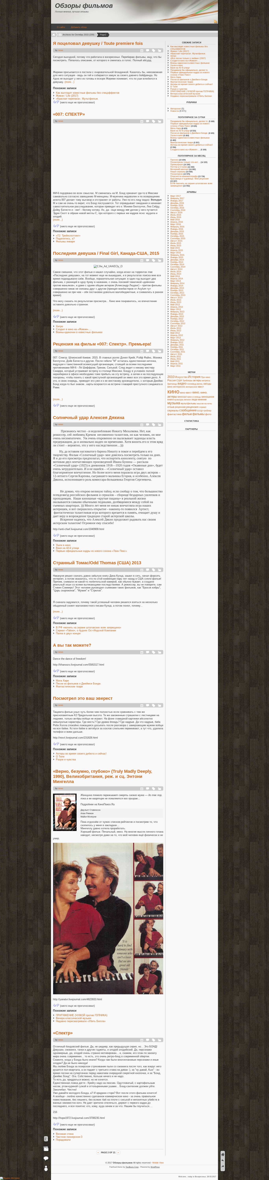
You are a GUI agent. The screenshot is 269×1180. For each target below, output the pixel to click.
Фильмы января (65, 241)
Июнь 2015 (175, 245)
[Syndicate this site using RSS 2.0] (216, 23)
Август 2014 (176, 269)
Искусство (181, 377)
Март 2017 (175, 196)
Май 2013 (175, 304)
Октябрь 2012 (177, 321)
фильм (187, 414)
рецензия (192, 406)
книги (170, 399)
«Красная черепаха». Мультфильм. (77, 98)
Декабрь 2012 (177, 316)
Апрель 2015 (176, 250)
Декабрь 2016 (177, 203)
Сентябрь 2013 (177, 295)
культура (178, 399)
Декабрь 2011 (177, 344)
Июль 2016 (175, 215)
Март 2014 (175, 281)
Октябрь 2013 (177, 293)
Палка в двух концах (68, 633)
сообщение (188, 410)
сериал (202, 407)
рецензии (180, 407)
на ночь (208, 403)
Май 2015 (175, 248)
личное (187, 399)
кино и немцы (194, 397)
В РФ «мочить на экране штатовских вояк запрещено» (88, 627)
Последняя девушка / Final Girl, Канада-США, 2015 (106, 253)
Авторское (175, 108)
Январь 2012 (176, 342)
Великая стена (64, 1133)
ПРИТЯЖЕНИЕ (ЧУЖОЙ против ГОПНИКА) (81, 1015)
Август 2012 (176, 326)
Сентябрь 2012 (177, 323)
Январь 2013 (176, 314)
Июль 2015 (175, 243)
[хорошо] (54, 101)
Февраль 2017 (177, 198)
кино (173, 391)
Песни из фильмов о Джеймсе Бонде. (78, 683)
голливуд (191, 384)
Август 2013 (176, 297)
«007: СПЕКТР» (69, 114)
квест (201, 386)
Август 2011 (176, 354)
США (179, 380)
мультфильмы (188, 403)
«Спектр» (63, 1032)
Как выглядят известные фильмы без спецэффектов (87, 92)
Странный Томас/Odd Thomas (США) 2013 (97, 562)
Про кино (205, 377)
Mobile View (158, 1163)
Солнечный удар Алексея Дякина (88, 417)
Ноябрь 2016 (176, 205)
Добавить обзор (79, 27)
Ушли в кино (63, 545)
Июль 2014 (175, 271)
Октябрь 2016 (177, 208)
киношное (207, 396)
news (60, 50)
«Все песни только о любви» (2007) (188, 58)
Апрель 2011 (176, 363)
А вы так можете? (72, 645)
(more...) (69, 81)
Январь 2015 (176, 257)
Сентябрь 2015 (177, 238)
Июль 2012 (175, 328)
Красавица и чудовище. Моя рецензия (189, 178)
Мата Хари (62, 680)
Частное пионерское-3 (69, 1136)
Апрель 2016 (176, 222)
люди (194, 399)
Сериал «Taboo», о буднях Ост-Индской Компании (86, 630)
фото (208, 414)
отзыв (170, 406)
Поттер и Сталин (178, 167)
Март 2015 (175, 252)
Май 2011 (175, 361)
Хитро (59, 326)
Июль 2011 (175, 356)
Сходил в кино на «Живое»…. (74, 329)
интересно (179, 386)
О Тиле (60, 756)
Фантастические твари (69, 686)
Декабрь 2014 (177, 260)
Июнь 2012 (175, 330)
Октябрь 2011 (177, 349)
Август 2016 (176, 212)
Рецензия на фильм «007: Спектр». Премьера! (102, 344)
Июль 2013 (175, 300)
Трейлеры (187, 380)
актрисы (206, 380)
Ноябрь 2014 (176, 262)
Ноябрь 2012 (176, 319)
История (194, 377)
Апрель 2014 (176, 278)
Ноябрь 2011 (176, 347)
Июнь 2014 (175, 274)
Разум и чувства (66, 759)
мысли (200, 403)
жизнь (200, 384)
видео (182, 383)
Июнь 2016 (175, 217)
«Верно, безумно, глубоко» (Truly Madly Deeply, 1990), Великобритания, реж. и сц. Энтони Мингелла (102, 776)
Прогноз (174, 160)
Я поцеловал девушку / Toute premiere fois (98, 43)
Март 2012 (175, 337)
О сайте (61, 27)
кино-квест (186, 392)
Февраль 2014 (177, 283)
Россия (171, 380)
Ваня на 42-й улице (67, 548)
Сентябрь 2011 (177, 352)
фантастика (174, 414)
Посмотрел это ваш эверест (83, 698)
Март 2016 (175, 224)
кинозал (182, 396)
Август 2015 (176, 241)
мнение (202, 399)
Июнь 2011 (175, 359)
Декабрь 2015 (177, 231)
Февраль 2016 (177, 226)
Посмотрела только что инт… (185, 162)
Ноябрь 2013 (176, 290)
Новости (174, 111)
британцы (172, 384)
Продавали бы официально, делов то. (189, 70)
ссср (200, 410)
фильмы (198, 414)
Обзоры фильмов (84, 5)
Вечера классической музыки (73, 1018)
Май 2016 (175, 219)
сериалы (173, 410)
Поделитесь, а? (65, 238)
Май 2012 (175, 333)
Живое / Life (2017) (67, 95)
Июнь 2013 (175, 302)
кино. (196, 392)
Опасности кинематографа (184, 176)
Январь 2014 (176, 285)
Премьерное (176, 164)
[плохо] (57, 101)
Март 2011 (175, 366)
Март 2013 (175, 309)
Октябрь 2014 (177, 264)
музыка (173, 403)
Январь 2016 (176, 229)
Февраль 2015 (177, 255)
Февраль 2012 (177, 340)
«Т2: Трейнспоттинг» (68, 235)
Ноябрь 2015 (176, 234)
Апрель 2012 (176, 335)
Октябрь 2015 (177, 236)
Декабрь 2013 (177, 288)
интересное (191, 387)
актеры (197, 380)
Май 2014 (175, 276)
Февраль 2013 (177, 311)
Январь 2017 (176, 200)
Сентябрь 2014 (177, 267)
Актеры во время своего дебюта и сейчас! (81, 753)
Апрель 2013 (176, 307)
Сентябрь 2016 (177, 210)
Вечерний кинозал (179, 169)
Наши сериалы (177, 171)
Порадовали (63, 1139)
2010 (170, 377)
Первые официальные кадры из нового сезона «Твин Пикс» (91, 550)
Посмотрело (176, 174)
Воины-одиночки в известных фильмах (79, 332)
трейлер (207, 410)
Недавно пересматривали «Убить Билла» (81, 1021)
